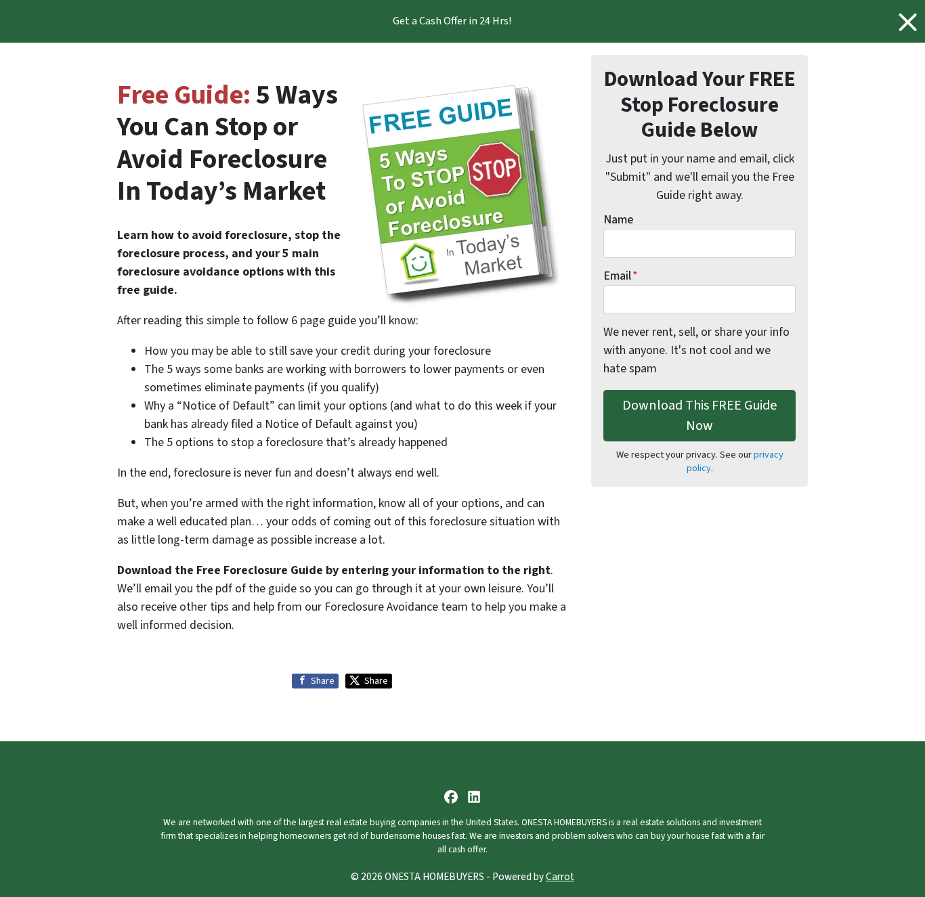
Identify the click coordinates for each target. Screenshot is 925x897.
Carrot (560, 876)
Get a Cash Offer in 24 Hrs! (452, 21)
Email (620, 275)
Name (618, 219)
